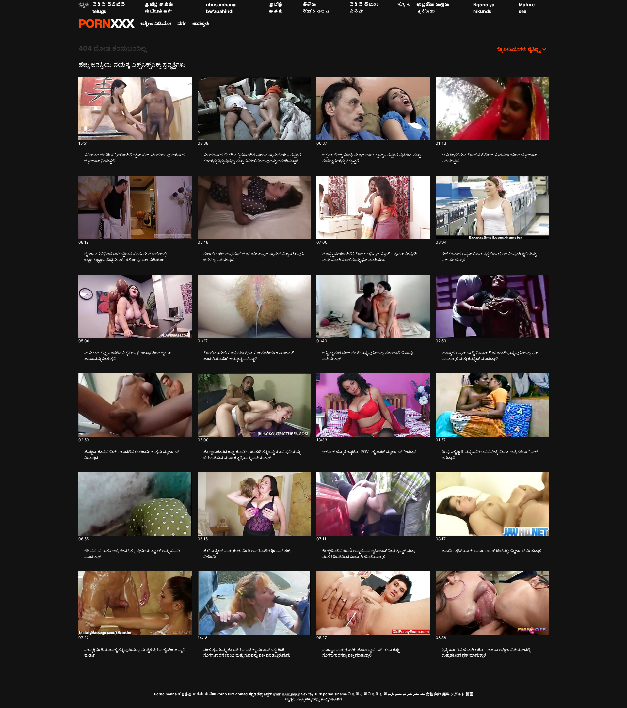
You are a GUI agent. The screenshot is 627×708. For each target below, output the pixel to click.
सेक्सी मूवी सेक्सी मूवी (367, 694)
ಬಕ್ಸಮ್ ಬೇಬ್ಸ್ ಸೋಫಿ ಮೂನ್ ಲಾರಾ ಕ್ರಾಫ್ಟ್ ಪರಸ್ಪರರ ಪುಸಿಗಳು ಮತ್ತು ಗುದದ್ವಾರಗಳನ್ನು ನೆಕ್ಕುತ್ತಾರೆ (371, 157)
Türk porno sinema (330, 694)
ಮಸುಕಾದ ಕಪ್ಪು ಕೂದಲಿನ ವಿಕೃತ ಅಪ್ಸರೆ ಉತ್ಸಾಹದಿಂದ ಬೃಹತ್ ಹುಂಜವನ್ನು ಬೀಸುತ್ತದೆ (127, 355)
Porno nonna (165, 694)
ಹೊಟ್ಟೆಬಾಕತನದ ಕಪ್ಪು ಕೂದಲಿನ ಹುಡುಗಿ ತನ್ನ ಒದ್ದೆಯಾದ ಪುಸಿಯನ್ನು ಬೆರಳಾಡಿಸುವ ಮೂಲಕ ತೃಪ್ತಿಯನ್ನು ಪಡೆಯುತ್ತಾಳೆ (251, 454)
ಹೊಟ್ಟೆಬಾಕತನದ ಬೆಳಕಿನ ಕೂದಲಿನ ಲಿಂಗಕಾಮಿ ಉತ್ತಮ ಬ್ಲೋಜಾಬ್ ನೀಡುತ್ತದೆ (131, 454)
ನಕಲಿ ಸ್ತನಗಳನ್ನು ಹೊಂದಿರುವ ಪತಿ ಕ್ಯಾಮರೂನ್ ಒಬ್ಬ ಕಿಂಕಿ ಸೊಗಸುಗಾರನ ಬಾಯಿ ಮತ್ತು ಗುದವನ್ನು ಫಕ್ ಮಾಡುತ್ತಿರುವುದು (246, 652)
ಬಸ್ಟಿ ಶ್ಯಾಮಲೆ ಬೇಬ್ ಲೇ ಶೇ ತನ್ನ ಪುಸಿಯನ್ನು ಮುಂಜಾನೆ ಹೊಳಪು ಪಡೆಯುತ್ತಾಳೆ (367, 355)
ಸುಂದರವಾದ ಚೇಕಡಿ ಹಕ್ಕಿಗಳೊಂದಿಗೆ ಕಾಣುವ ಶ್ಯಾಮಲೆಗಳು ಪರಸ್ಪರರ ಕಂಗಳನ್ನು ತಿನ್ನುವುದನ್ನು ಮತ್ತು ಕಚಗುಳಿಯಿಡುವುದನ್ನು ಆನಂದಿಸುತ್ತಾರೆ (252, 157)
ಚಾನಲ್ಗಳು (201, 23)
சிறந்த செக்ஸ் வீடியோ (197, 694)
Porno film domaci (232, 694)
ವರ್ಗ (181, 23)
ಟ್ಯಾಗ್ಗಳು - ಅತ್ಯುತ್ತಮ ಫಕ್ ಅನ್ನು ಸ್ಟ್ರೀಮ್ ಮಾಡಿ (106, 23)
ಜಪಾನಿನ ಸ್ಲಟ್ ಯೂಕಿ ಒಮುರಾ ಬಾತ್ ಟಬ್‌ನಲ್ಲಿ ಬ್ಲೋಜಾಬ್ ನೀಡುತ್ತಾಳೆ (491, 550)
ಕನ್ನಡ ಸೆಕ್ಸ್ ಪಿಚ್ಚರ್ (260, 694)
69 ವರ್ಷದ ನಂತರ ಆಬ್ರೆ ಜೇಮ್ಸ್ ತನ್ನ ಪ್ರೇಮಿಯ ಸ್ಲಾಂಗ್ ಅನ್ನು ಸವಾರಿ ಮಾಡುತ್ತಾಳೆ (132, 553)
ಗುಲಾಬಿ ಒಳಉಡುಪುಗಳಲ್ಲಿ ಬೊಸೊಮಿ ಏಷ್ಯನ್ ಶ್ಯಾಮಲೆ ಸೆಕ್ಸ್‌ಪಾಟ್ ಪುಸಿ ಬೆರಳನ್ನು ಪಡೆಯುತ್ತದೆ (253, 256)
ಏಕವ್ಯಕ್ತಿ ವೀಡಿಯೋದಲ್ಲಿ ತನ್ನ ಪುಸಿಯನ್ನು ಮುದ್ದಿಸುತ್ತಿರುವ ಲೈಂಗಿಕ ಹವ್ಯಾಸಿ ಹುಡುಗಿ (134, 652)
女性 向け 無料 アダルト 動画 (449, 694)
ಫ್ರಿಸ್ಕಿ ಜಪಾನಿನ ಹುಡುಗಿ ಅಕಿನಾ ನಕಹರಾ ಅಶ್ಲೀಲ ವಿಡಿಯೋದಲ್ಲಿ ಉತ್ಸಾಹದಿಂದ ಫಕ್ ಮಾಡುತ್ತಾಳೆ (486, 652)
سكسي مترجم (395, 694)
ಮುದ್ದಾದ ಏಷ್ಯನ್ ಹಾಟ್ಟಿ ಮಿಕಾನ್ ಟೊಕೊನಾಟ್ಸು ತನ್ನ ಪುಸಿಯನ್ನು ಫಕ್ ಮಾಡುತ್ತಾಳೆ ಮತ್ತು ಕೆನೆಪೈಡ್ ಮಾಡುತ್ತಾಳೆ (490, 355)
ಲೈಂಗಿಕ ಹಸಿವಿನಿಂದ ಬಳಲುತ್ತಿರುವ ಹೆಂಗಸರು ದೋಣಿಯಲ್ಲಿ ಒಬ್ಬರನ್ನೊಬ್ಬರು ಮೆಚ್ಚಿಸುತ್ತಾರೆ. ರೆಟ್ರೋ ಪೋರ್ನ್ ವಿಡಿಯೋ (125, 256)
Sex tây (307, 694)
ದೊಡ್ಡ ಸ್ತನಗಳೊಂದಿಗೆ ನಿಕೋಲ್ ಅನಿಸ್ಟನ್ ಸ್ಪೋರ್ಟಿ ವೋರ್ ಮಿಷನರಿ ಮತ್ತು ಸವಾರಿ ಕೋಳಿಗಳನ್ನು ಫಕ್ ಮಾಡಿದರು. (369, 256)
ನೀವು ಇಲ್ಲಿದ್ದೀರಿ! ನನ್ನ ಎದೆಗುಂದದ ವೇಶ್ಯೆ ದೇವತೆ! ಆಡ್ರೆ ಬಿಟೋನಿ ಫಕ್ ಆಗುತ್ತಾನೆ (490, 454)
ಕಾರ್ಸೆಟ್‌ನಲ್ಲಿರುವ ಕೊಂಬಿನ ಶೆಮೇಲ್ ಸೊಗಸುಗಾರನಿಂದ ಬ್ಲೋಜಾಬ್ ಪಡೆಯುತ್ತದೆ (489, 157)
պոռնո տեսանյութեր (286, 694)
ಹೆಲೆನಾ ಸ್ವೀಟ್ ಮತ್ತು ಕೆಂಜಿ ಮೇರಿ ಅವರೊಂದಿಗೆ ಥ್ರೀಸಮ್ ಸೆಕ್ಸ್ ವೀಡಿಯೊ (246, 553)
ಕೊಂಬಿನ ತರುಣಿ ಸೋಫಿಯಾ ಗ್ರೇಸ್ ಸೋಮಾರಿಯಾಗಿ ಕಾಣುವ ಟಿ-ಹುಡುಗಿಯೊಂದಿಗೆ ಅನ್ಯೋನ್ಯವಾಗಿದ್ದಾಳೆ (250, 355)
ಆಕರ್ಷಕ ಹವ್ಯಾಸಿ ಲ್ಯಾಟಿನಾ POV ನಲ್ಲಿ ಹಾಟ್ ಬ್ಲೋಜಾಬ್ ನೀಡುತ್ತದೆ (369, 451)
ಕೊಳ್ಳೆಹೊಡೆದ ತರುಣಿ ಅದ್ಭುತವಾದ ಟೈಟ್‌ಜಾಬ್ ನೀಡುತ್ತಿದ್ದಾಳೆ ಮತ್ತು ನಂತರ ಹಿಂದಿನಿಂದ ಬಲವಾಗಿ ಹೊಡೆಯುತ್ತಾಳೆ (368, 553)
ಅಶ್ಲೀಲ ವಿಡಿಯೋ (155, 23)
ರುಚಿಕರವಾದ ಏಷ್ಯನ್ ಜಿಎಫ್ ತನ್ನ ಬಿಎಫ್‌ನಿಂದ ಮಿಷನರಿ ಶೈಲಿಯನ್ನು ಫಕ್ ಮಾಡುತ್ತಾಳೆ (489, 256)
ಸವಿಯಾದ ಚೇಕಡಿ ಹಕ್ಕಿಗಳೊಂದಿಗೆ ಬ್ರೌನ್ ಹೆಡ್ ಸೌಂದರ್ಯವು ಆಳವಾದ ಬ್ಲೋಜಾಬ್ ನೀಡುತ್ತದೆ (134, 157)
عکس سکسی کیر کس (414, 694)
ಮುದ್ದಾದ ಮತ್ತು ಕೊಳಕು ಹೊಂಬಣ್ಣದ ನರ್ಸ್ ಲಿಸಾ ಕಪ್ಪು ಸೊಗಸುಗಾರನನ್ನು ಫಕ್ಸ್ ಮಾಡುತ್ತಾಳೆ (361, 652)
